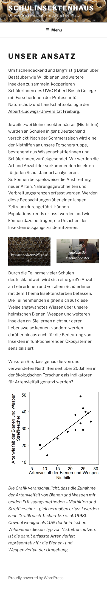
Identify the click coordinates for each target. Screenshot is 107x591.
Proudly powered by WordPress (35, 577)
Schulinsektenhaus (51, 8)
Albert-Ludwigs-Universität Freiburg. (44, 111)
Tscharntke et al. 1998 (63, 515)
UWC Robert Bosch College (69, 90)
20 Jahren (82, 368)
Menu (56, 30)
